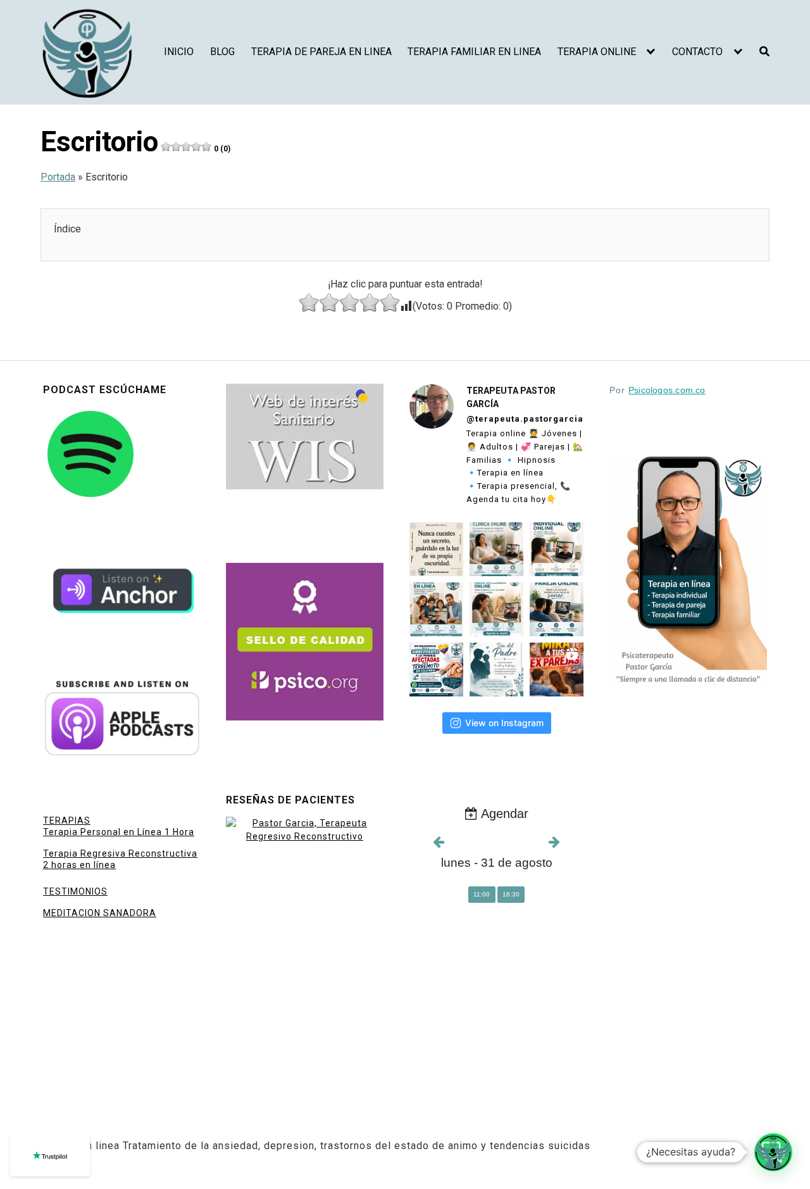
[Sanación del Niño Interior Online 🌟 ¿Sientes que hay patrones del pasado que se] (496, 609)
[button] (773, 1152)
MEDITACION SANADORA (99, 913)
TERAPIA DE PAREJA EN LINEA (321, 52)
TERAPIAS (66, 820)
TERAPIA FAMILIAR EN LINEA (474, 52)
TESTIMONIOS (75, 891)
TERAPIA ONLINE (597, 52)
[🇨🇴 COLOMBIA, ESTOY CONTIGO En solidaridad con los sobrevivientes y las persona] (436, 669)
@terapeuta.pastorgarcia (524, 419)
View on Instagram (504, 722)
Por (657, 390)
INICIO (179, 52)
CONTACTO (697, 52)
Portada (57, 177)
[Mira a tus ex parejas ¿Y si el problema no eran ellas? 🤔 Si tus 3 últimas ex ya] (556, 669)
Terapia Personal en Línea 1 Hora (118, 832)
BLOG (222, 52)
